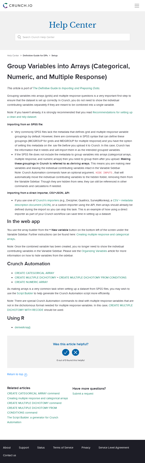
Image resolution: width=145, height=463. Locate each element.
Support (24, 447)
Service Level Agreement (114, 447)
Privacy (86, 447)
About (7, 447)
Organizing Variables (94, 251)
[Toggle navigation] (137, 5)
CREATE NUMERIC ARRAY (31, 282)
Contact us (9, 455)
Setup (55, 55)
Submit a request (82, 393)
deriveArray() (22, 327)
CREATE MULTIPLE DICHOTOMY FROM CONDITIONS (92, 277)
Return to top (15, 374)
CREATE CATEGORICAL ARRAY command (33, 393)
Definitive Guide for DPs (35, 55)
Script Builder (25, 293)
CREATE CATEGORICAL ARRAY (34, 273)
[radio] (65, 352)
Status (41, 447)
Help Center (13, 55)
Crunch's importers (47, 200)
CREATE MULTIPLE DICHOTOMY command (34, 403)
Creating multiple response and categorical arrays (37, 398)
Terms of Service (63, 447)
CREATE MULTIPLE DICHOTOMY (35, 277)
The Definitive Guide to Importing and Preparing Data (66, 88)
